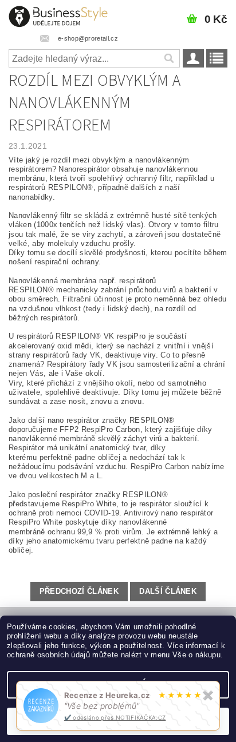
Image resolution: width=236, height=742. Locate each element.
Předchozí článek (79, 591)
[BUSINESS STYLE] (58, 15)
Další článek (167, 591)
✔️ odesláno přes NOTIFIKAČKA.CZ (115, 717)
